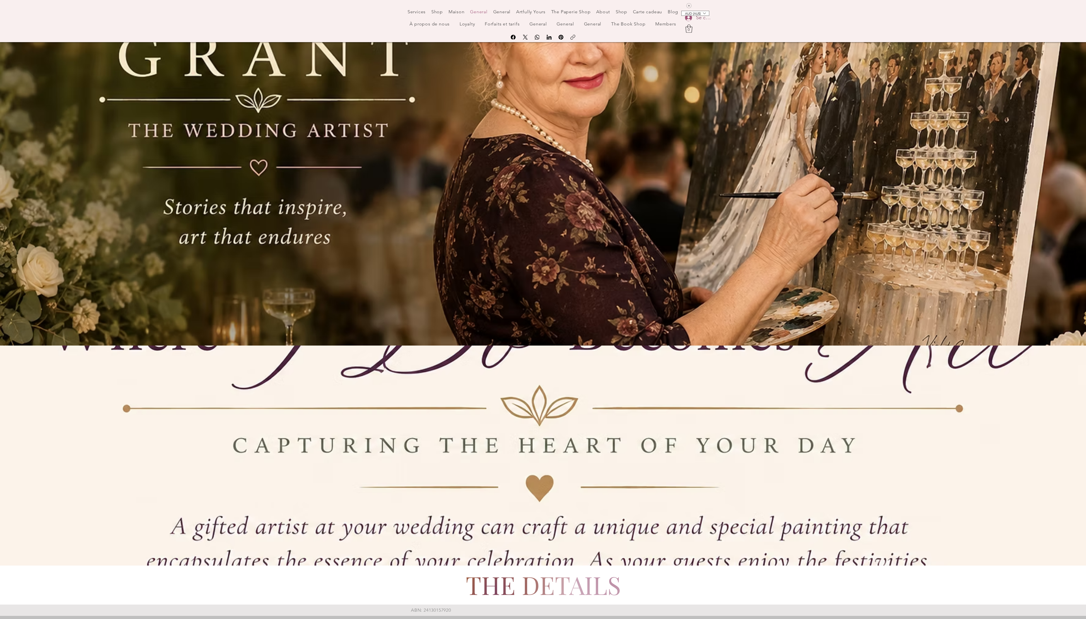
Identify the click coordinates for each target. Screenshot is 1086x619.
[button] (689, 29)
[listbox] (695, 13)
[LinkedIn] (549, 37)
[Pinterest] (561, 37)
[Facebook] (513, 37)
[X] (525, 37)
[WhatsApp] (537, 37)
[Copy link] (572, 37)
